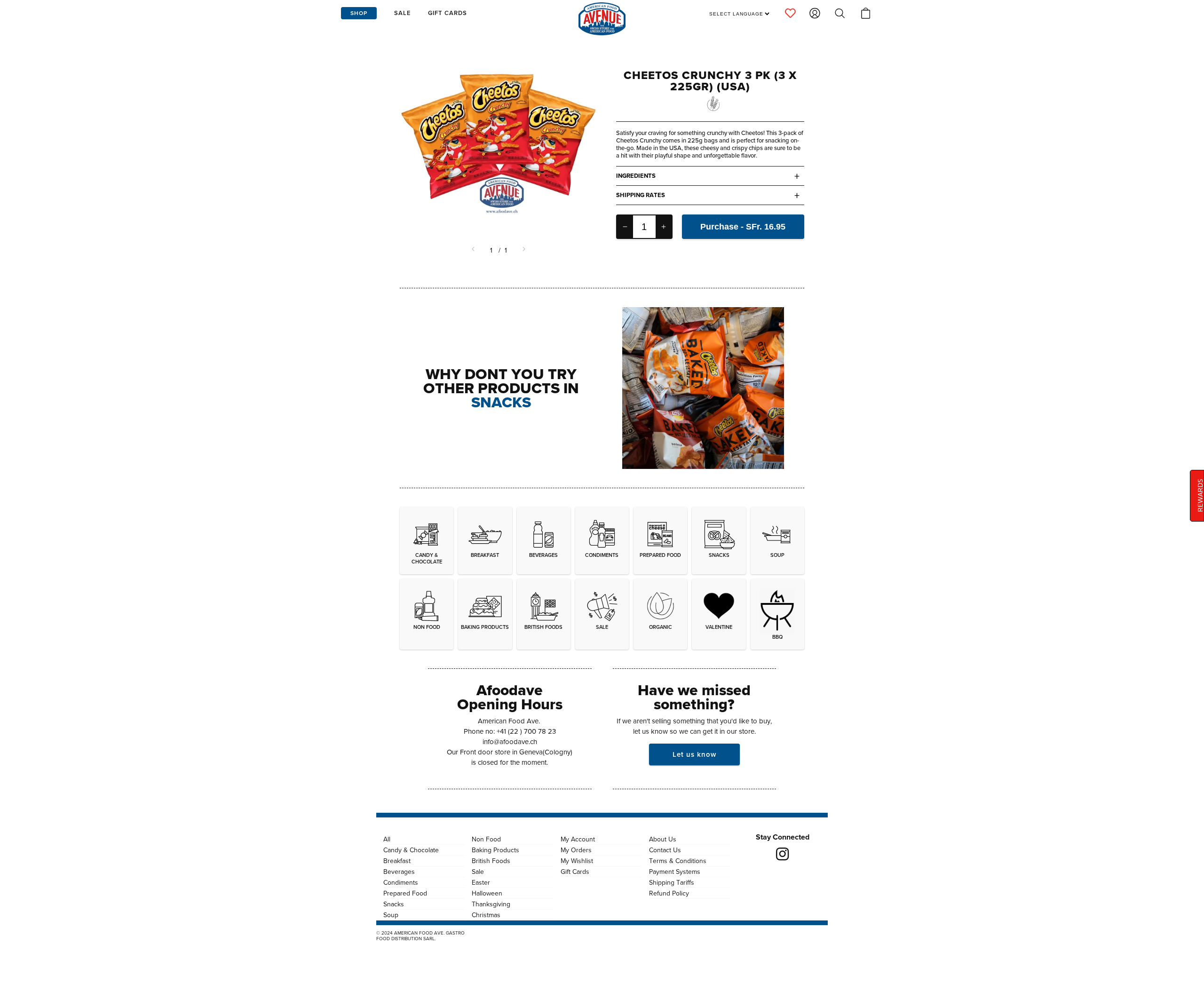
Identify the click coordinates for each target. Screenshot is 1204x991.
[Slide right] (523, 250)
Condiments (400, 882)
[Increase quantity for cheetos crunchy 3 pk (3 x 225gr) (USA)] (664, 226)
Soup (390, 915)
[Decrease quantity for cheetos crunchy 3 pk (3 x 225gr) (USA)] (625, 226)
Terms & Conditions (677, 860)
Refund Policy (669, 893)
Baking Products (495, 850)
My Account (578, 839)
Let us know (694, 754)
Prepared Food (405, 893)
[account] (790, 13)
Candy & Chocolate (411, 850)
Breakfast (397, 860)
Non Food (486, 839)
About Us (662, 839)
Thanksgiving (491, 904)
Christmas (486, 915)
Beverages (399, 871)
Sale (478, 871)
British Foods (491, 860)
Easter (481, 882)
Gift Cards (575, 871)
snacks (501, 402)
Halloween (487, 893)
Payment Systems (674, 871)
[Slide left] (474, 250)
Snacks (393, 904)
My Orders (576, 850)
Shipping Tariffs (671, 882)
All (386, 839)
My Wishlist (577, 860)
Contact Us (665, 850)
